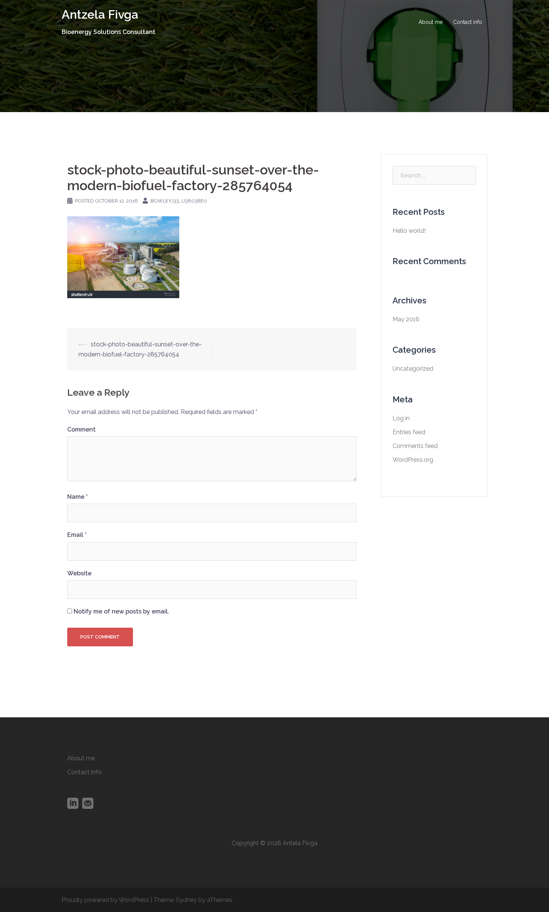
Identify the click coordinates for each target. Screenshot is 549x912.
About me (431, 22)
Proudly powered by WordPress (105, 899)
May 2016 (406, 319)
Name (77, 496)
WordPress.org (413, 459)
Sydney (186, 899)
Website (79, 573)
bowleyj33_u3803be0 (179, 201)
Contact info (467, 22)
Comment (81, 429)
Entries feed (409, 432)
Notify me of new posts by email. (121, 611)
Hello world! (409, 230)
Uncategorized (413, 368)
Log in (401, 418)
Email (77, 534)
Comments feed (415, 445)
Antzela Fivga (100, 14)
